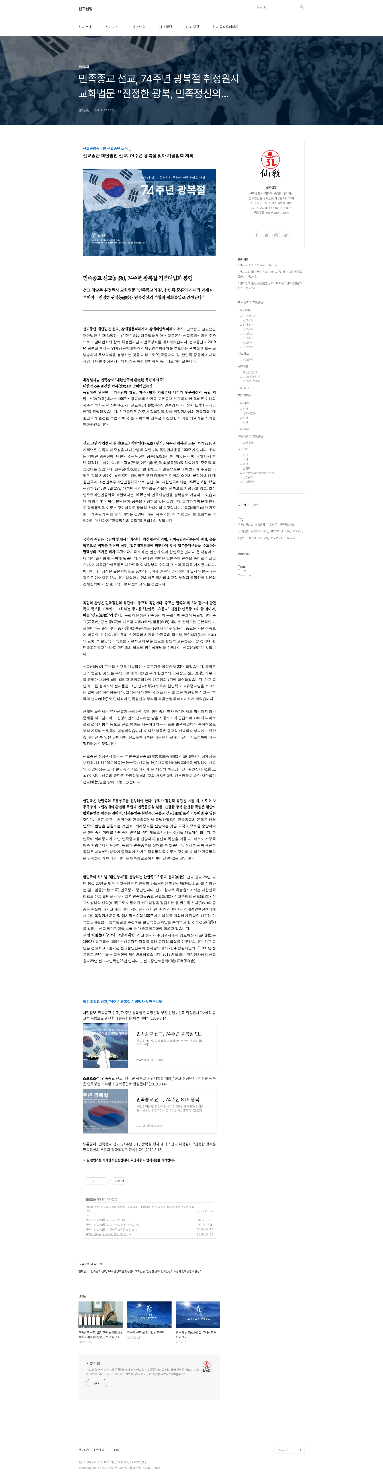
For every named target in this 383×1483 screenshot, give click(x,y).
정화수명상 (249, 413)
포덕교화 (91, 1199)
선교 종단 (165, 27)
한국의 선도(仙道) (287, 1166)
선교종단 (281, 1208)
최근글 (242, 505)
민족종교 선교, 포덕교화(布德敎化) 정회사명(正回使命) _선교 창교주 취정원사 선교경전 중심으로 (139, 1208)
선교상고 (281, 1215)
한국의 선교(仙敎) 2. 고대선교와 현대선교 (110, 1224)
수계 (245, 459)
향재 (245, 422)
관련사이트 (282, 1450)
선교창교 (243, 354)
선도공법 (281, 1350)
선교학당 (281, 1372)
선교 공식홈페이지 (225, 27)
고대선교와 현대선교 (288, 1222)
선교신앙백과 (284, 1436)
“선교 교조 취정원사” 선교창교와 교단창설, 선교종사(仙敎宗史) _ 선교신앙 (270, 274)
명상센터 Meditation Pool (258, 473)
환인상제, (263, 538)
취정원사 (281, 1194)
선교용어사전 (284, 1379)
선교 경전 (192, 27)
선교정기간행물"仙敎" (289, 1244)
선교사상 (248, 342)
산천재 (246, 468)
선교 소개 (85, 27)
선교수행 (248, 347)
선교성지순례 (284, 1414)
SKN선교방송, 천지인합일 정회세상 (106, 1234)
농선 (279, 1279)
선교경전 (243, 388)
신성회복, (251, 538)
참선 (279, 1272)
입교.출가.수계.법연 (287, 1322)
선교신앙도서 (284, 1251)
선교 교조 (112, 27)
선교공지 (243, 429)
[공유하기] (98, 1181)
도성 (245, 409)
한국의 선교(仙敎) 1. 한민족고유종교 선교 (109, 1229)
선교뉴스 (281, 1343)
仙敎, (241, 538)
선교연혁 (248, 359)
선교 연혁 (138, 27)
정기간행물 (244, 395)
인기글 (254, 505)
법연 (245, 464)
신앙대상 (248, 324)
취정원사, (256, 531)
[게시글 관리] (104, 1181)
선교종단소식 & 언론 (288, 1329)
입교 (245, 455)
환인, (266, 531)
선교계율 (248, 338)
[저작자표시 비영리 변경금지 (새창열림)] (134, 1181)
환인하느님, (277, 531)
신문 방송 (248, 442)
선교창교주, (277, 538)
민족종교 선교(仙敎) (250, 302)
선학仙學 (99, 1449)
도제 (245, 417)
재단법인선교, (245, 524)
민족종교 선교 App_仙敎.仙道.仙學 (289, 1425)
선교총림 (281, 1201)
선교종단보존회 (251, 381)
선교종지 (248, 329)
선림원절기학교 (285, 1393)
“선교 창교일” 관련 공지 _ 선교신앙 (257, 265)
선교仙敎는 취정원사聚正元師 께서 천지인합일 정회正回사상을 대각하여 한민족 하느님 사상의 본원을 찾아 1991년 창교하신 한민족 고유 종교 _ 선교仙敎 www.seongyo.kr (142, 1372)
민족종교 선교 (284, 1180)
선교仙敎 (83, 1449)
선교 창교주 (249, 316)
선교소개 (248, 320)
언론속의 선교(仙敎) (250, 436)
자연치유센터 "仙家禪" (290, 1400)
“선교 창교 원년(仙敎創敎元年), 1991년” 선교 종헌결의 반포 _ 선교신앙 (270, 286)
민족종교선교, (287, 524)
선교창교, (290, 538)
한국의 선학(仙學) (287, 1173)
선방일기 (248, 477)
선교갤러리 (249, 481)
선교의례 (243, 403)
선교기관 (243, 366)
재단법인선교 (250, 372)
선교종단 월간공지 (287, 1336)
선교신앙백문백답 (286, 1443)
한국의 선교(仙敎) (287, 1159)
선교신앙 (85, 9)
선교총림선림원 (251, 376)
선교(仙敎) (244, 310)
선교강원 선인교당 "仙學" (289, 1361)
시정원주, (272, 524)
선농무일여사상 (285, 1265)
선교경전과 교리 (285, 1230)
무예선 (280, 1286)
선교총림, (260, 524)
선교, (288, 531)
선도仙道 (114, 1449)
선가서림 (281, 1386)
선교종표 (248, 333)
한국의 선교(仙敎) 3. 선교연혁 (103, 1219)
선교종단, (298, 531)
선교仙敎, (243, 531)
